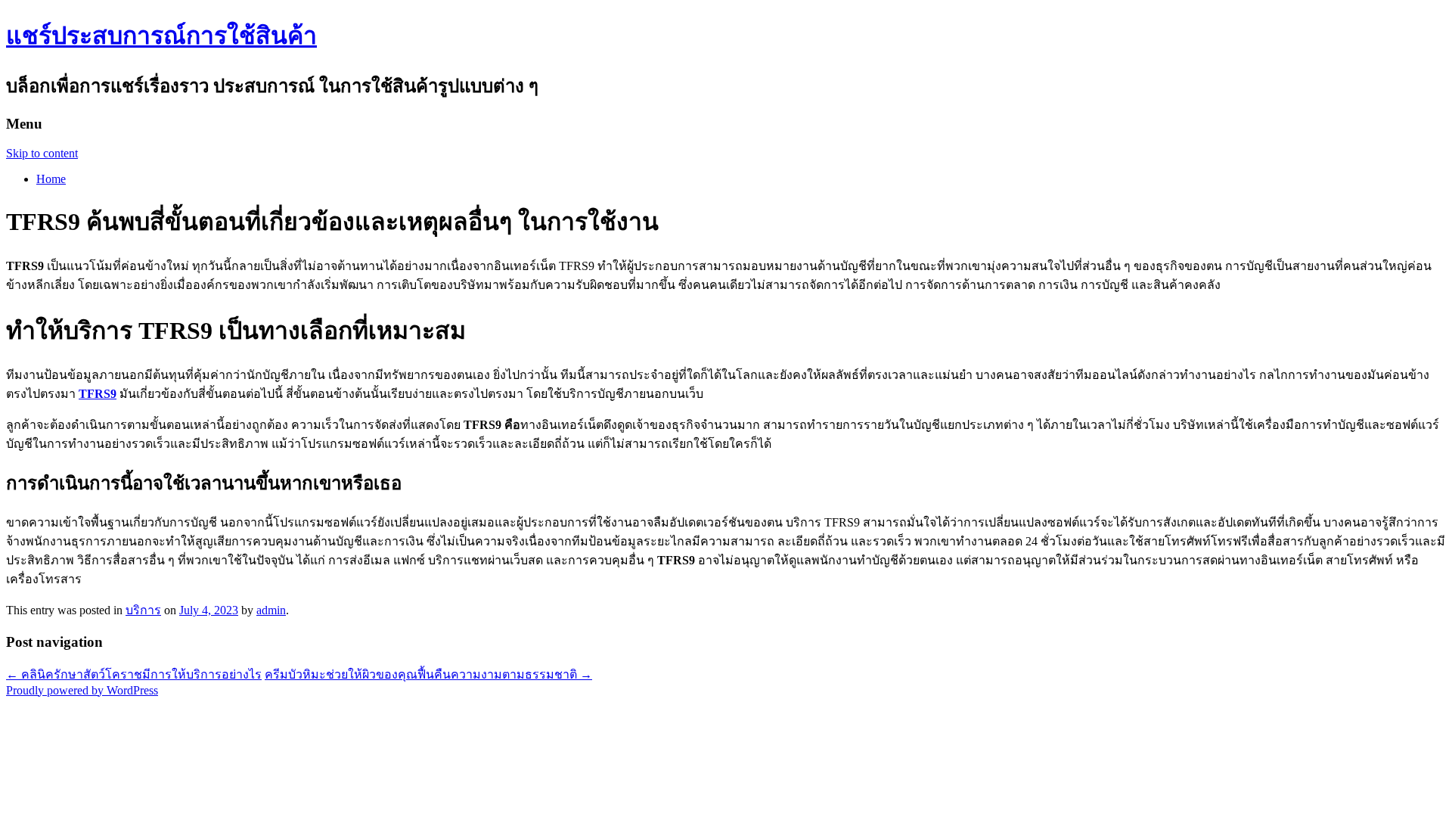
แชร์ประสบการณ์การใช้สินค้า (161, 35)
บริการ (143, 610)
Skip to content (42, 153)
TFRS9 (97, 393)
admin (271, 610)
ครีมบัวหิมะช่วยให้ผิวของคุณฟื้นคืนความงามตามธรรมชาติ (428, 674)
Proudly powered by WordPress (82, 690)
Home (51, 178)
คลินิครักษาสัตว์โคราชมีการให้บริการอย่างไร (134, 674)
